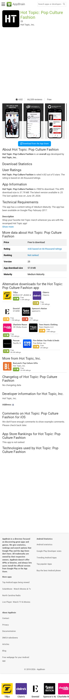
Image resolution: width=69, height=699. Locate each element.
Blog (4, 651)
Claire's (46, 293)
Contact (5, 618)
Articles (5, 644)
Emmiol (16, 308)
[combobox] (50, 4)
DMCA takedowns (10, 638)
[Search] (64, 4)
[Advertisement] (34, 62)
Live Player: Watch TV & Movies (16, 602)
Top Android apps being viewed (15, 582)
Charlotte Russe (20, 325)
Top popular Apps (44, 564)
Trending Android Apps (47, 558)
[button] (34, 404)
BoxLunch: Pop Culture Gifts (25, 363)
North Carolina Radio (11, 595)
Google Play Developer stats (49, 551)
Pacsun (16, 341)
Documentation (9, 631)
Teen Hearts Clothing (48, 325)
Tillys (15, 293)
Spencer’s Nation (39, 308)
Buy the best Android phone (49, 570)
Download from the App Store (35, 143)
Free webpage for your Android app (15, 659)
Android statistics (44, 544)
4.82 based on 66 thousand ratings (45, 248)
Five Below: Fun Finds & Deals (46, 341)
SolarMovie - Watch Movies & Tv (16, 589)
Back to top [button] (62, 673)
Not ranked (33, 255)
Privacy (5, 625)
